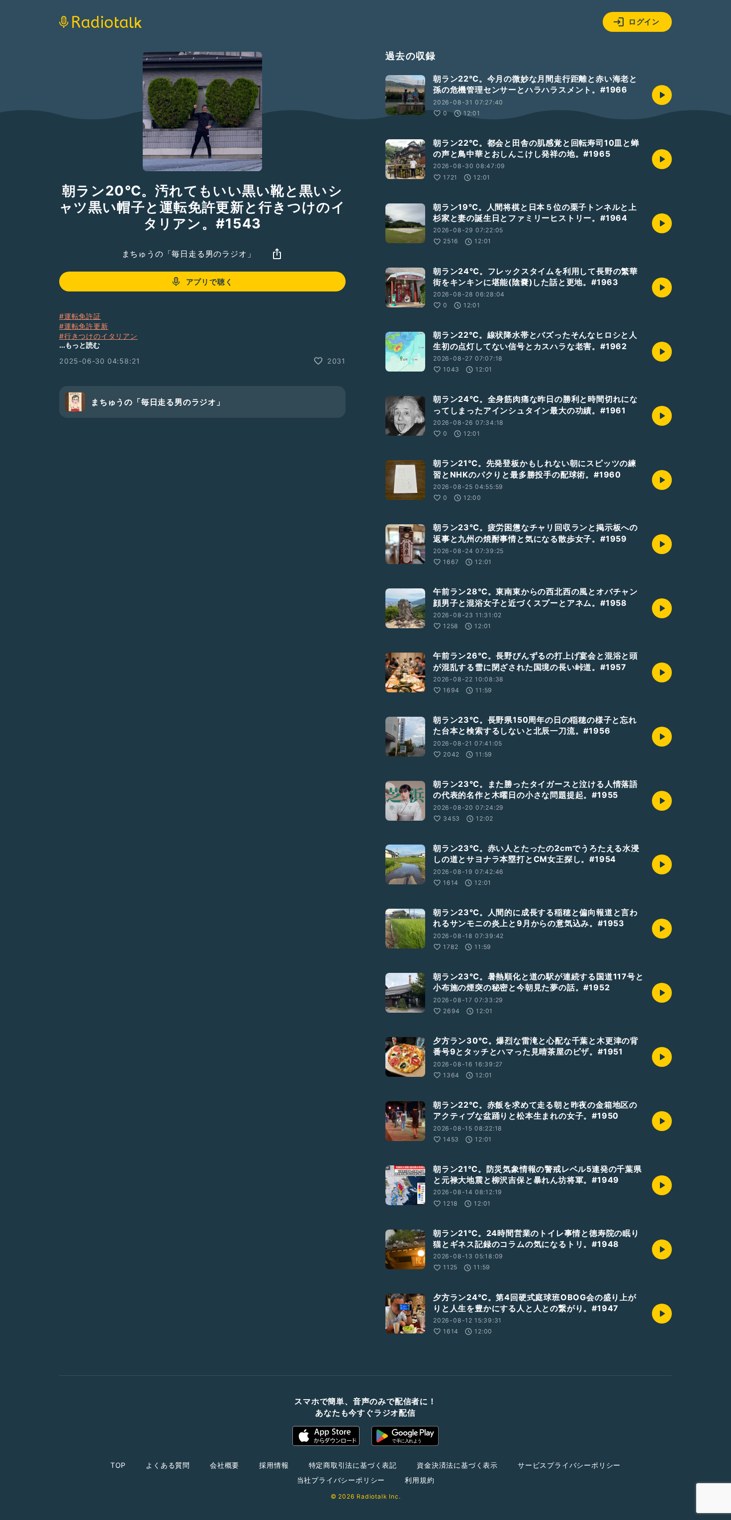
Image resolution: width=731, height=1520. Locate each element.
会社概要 (224, 1465)
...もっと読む (79, 345)
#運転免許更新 (83, 326)
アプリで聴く (209, 281)
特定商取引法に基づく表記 (353, 1465)
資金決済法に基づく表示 (457, 1465)
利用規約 (419, 1480)
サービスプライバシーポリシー (569, 1465)
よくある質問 (168, 1465)
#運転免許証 (80, 316)
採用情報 (273, 1465)
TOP (118, 1465)
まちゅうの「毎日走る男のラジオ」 (189, 254)
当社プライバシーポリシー (341, 1480)
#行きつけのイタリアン (98, 335)
